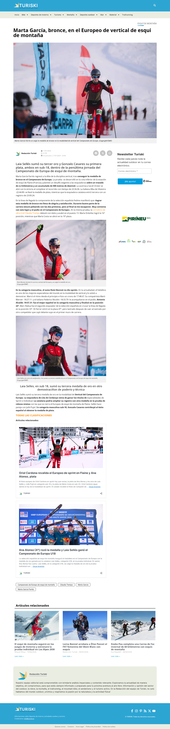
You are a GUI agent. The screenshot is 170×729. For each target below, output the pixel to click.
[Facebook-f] (132, 710)
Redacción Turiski (29, 153)
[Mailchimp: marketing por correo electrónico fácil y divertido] (147, 183)
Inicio (17, 15)
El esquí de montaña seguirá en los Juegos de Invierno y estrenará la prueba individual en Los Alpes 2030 (35, 647)
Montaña (70, 15)
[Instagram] (136, 710)
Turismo (57, 15)
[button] (155, 5)
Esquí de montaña (147, 23)
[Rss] (145, 710)
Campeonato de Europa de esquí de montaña (36, 585)
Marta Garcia (83, 585)
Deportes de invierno (40, 15)
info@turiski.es (29, 719)
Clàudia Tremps (66, 585)
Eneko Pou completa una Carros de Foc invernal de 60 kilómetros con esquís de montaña (132, 647)
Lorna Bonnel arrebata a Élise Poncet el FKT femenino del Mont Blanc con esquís (85, 647)
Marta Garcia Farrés (26, 589)
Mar (102, 15)
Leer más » (19, 656)
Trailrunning (127, 15)
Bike (23, 15)
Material (113, 15)
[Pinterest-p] (140, 710)
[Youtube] (153, 710)
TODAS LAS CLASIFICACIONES (34, 415)
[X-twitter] (149, 710)
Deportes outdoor (87, 15)
